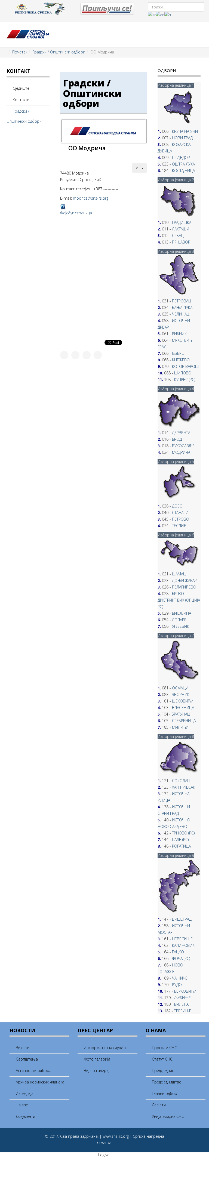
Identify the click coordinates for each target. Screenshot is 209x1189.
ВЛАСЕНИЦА (183, 707)
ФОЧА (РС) (181, 958)
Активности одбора (33, 1070)
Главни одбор (164, 1093)
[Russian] (168, 14)
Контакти (20, 99)
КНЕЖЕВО (181, 359)
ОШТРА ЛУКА (183, 164)
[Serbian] (152, 14)
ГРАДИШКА (181, 222)
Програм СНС (164, 1047)
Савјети (158, 1104)
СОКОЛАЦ (181, 780)
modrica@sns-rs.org (90, 198)
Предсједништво (166, 1082)
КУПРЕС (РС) (184, 379)
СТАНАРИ (180, 512)
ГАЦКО (178, 951)
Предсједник (162, 1070)
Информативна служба (104, 1047)
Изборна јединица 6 (176, 535)
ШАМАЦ (179, 574)
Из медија (24, 1093)
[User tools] (139, 168)
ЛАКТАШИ (180, 229)
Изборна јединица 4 (176, 388)
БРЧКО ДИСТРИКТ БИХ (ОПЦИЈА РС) (179, 600)
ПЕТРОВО (180, 519)
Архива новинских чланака (39, 1082)
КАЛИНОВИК (183, 945)
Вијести (22, 1047)
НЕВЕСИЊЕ (182, 938)
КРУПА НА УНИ (185, 131)
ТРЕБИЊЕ (182, 1010)
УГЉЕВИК (180, 626)
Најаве (21, 1104)
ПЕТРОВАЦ (181, 301)
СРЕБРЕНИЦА (184, 720)
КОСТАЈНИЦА (183, 170)
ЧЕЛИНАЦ (180, 314)
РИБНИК (179, 333)
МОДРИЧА (181, 452)
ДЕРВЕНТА (181, 432)
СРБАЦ (178, 235)
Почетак (19, 52)
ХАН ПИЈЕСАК (183, 787)
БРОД (177, 439)
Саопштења (26, 1059)
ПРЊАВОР (181, 242)
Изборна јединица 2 (176, 179)
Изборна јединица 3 (176, 251)
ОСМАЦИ (180, 687)
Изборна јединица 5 (176, 461)
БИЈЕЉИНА (181, 613)
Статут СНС (162, 1059)
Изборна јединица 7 (176, 635)
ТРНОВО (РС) (183, 833)
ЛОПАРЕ (179, 619)
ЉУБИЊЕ (182, 997)
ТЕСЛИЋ (179, 525)
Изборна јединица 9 (176, 855)
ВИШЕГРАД (182, 919)
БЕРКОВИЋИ (185, 991)
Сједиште (20, 88)
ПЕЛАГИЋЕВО (184, 587)
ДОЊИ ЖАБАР (184, 580)
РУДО (177, 984)
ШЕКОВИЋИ (182, 701)
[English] (160, 14)
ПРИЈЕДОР (181, 157)
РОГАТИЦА (181, 846)
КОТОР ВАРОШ (185, 366)
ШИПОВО (182, 373)
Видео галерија (97, 1070)
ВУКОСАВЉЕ (183, 445)
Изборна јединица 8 (176, 736)
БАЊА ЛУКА (182, 307)
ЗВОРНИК (180, 694)
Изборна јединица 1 (176, 85)
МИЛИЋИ (180, 727)
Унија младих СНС (167, 1116)
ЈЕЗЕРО (178, 353)
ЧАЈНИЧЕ (180, 978)
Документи (25, 1116)
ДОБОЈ (177, 506)
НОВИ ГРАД (182, 137)
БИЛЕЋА (181, 1004)
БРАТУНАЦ (181, 714)
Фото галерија (96, 1059)
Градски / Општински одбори (58, 52)
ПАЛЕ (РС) (180, 839)
